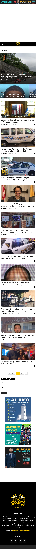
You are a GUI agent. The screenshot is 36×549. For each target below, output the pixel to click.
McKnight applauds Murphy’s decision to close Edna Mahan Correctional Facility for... (18, 205)
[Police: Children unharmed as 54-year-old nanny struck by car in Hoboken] (18, 246)
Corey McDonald (5, 81)
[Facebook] (11, 541)
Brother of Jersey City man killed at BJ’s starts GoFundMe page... (16, 363)
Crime (3, 72)
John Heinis (4, 153)
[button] (33, 44)
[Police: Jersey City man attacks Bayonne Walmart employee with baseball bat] (18, 137)
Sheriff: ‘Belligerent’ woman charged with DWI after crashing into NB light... (16, 179)
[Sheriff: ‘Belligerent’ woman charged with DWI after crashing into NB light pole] (18, 166)
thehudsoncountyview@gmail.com (21, 530)
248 (22, 373)
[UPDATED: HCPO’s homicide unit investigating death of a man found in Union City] (18, 68)
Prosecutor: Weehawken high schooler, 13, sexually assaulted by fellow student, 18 (17, 231)
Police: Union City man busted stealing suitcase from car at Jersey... (16, 284)
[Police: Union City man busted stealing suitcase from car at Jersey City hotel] (18, 272)
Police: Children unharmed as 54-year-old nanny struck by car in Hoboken (17, 258)
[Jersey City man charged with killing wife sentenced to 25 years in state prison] (14, 94)
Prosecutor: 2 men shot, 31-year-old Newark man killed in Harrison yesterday (18, 310)
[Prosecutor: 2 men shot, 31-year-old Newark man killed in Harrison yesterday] (18, 298)
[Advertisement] (18, 23)
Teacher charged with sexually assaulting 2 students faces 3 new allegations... (17, 336)
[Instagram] (15, 541)
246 (13, 373)
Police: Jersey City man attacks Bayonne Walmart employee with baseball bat (16, 150)
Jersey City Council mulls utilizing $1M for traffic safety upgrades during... (17, 121)
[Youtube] (24, 541)
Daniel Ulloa (4, 124)
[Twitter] (20, 541)
